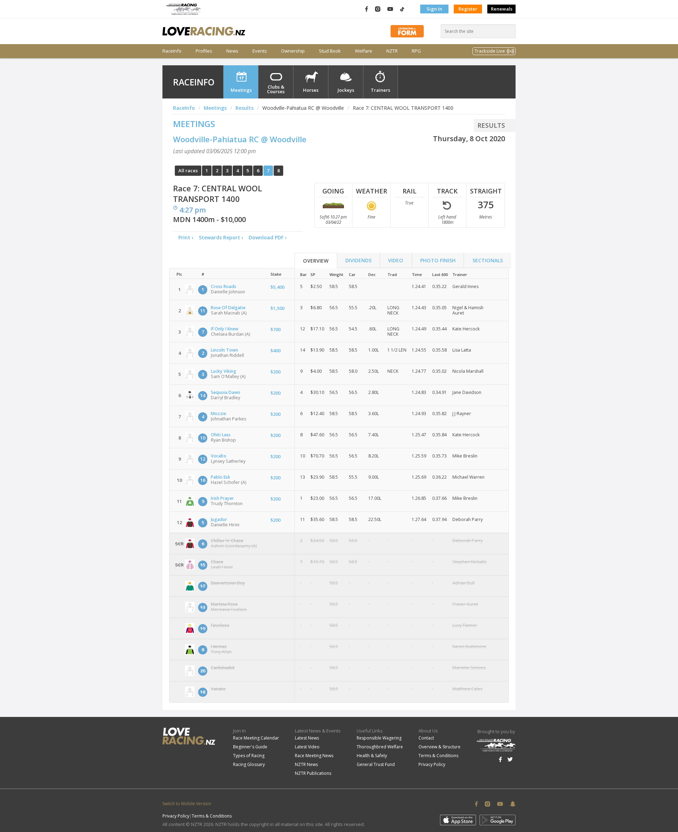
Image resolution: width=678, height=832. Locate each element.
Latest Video (307, 747)
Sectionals (487, 260)
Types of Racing (248, 756)
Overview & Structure (439, 747)
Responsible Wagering (379, 738)
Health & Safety (372, 756)
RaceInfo (172, 51)
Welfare (363, 51)
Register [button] (467, 9)
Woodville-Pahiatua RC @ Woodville (240, 139)
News (232, 51)
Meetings (241, 90)
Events (259, 51)
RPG (416, 51)
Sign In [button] (434, 9)
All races (188, 170)
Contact (426, 738)
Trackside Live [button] (490, 51)
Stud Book (330, 51)
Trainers (380, 90)
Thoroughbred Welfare (380, 747)
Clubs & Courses (276, 89)
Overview (315, 260)
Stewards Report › (221, 237)
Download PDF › (269, 237)
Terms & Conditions (438, 756)
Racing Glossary (249, 764)
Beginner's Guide (250, 747)
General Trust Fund (376, 764)
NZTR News (306, 764)
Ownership (293, 51)
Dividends (358, 260)
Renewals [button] (501, 9)
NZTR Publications (313, 773)
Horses (311, 90)
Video (395, 260)
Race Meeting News (314, 756)
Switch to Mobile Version (186, 804)
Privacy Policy (431, 764)
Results (245, 107)
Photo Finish (438, 260)
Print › (186, 237)
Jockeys (346, 90)
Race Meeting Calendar (256, 738)
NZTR (392, 51)
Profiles (204, 51)
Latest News (307, 738)
